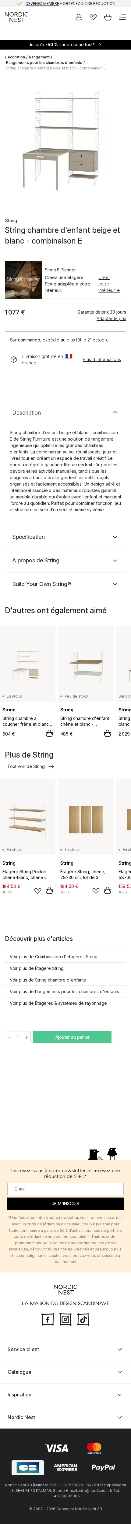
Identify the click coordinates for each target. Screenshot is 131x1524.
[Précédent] (11, 142)
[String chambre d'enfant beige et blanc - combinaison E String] (65, 141)
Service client (23, 1349)
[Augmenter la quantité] (26, 1037)
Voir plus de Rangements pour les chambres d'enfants (64, 991)
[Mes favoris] (93, 17)
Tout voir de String (26, 766)
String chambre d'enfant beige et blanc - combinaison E (56, 68)
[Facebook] (48, 1319)
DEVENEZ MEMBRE (42, 3)
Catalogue (19, 1372)
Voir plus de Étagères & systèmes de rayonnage (58, 1003)
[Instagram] (65, 1319)
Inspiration (19, 1395)
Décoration (15, 57)
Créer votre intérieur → (109, 284)
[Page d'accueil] (16, 17)
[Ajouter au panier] (49, 733)
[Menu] (122, 17)
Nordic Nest (21, 1417)
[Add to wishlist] (38, 891)
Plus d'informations (102, 359)
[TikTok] (83, 1319)
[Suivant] (120, 142)
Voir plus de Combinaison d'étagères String (53, 956)
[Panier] (108, 17)
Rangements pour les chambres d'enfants (44, 62)
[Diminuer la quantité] (9, 1037)
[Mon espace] (78, 17)
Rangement (39, 57)
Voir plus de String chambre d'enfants (48, 979)
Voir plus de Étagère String (37, 968)
